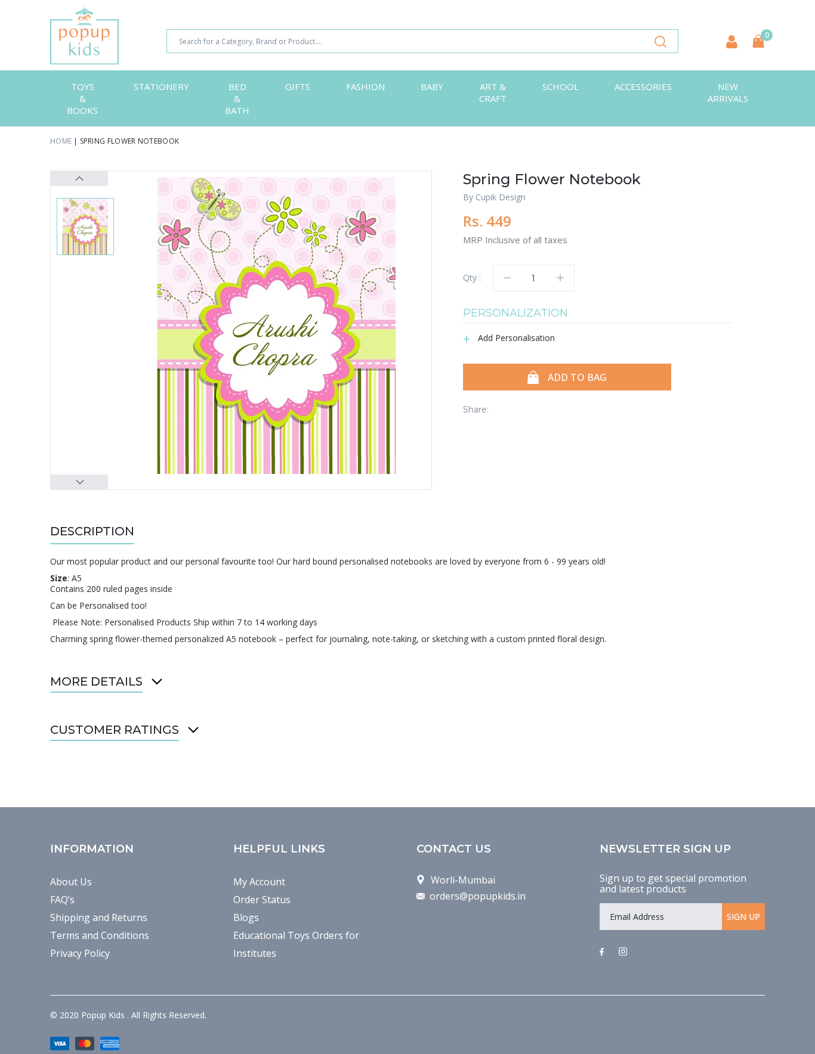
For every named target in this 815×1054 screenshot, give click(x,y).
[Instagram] (623, 952)
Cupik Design (501, 197)
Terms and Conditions (99, 935)
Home (61, 141)
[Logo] (84, 35)
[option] (276, 325)
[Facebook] (602, 952)
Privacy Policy (80, 953)
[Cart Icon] (758, 41)
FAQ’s (62, 899)
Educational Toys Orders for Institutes (296, 944)
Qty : (472, 277)
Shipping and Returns (98, 917)
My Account (259, 881)
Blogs (246, 917)
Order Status (262, 899)
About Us (71, 881)
